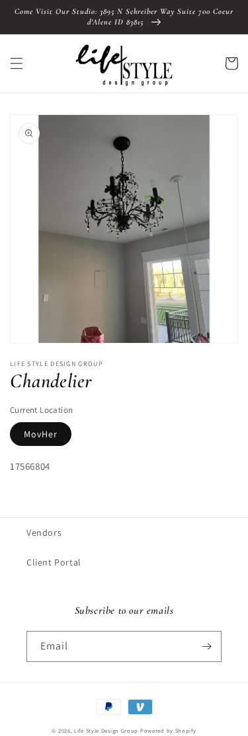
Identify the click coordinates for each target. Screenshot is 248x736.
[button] (16, 63)
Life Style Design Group (106, 730)
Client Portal (53, 562)
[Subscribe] (206, 646)
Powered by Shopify (168, 730)
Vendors (44, 532)
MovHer (41, 434)
